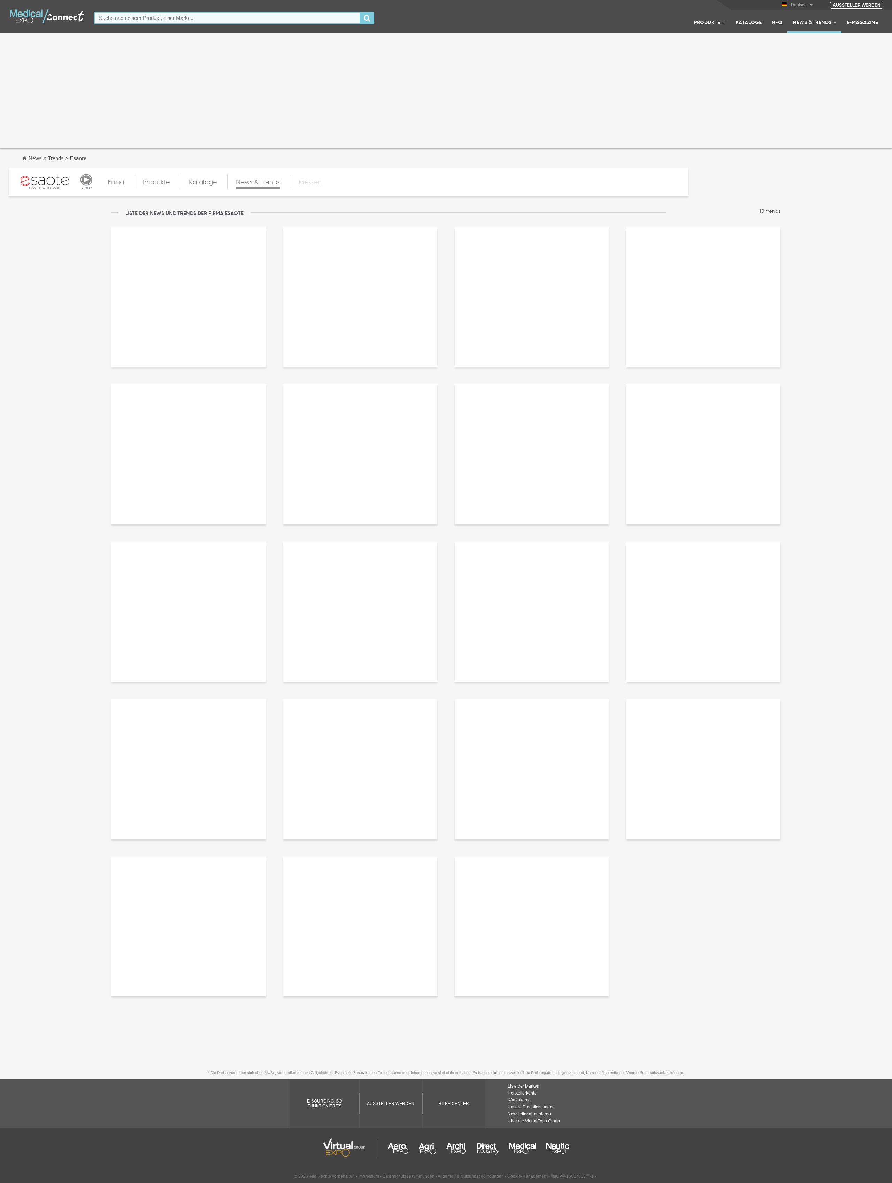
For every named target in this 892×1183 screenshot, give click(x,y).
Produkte (707, 22)
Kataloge (749, 22)
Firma (116, 182)
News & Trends (812, 22)
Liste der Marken (523, 1086)
